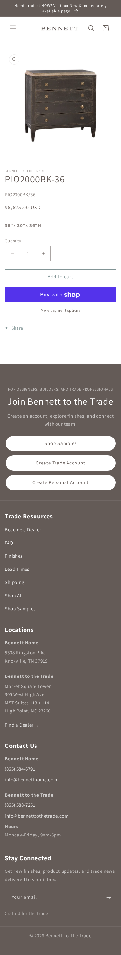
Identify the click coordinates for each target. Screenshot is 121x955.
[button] (13, 28)
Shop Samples (61, 443)
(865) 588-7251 (20, 805)
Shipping (15, 582)
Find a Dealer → (22, 725)
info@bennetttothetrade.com (37, 816)
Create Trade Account (60, 463)
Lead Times (17, 569)
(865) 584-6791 (20, 769)
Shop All (14, 595)
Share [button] (17, 328)
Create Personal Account (60, 482)
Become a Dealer (23, 529)
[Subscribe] (109, 897)
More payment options (60, 310)
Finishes (14, 556)
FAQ (9, 543)
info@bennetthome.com (31, 779)
